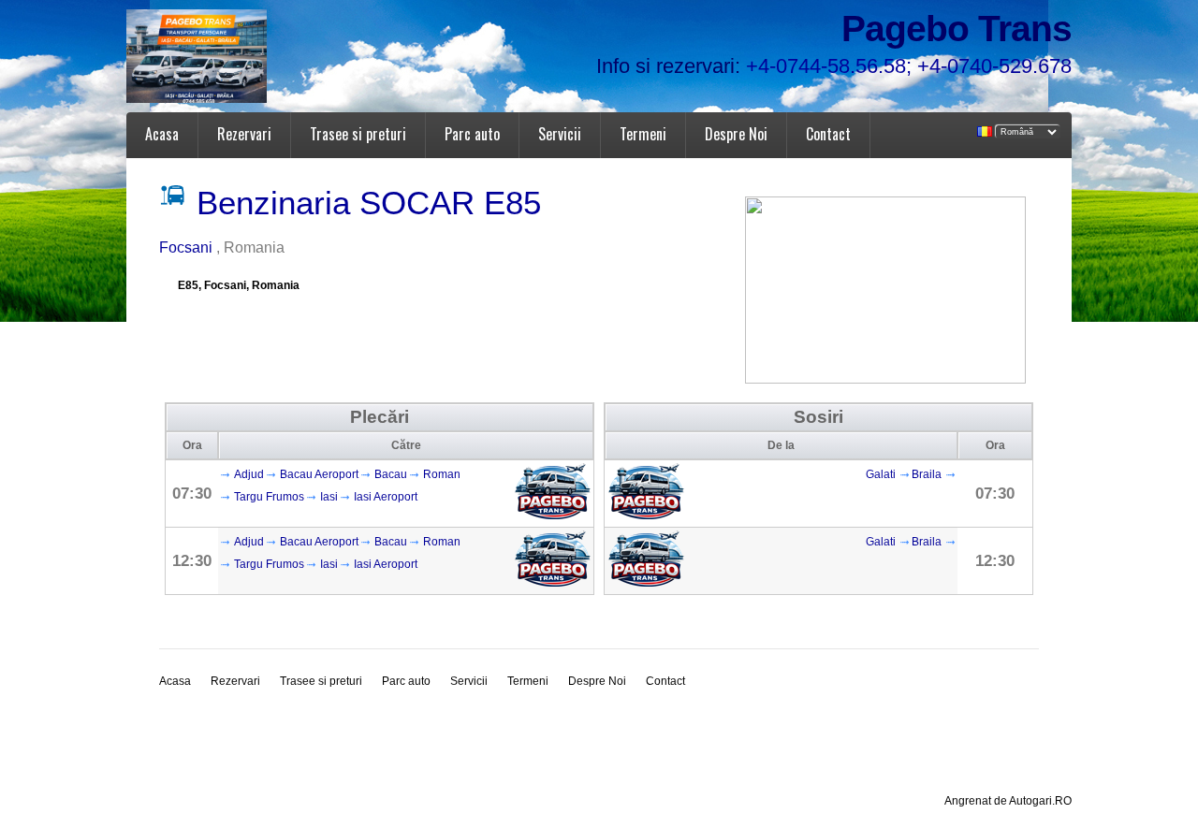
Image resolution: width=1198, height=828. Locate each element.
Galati (881, 474)
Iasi (329, 496)
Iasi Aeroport (385, 496)
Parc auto (472, 134)
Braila (927, 474)
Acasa (162, 134)
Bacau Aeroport (319, 474)
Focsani (187, 247)
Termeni (643, 134)
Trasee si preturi (358, 134)
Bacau (390, 474)
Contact (828, 134)
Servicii (559, 134)
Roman (441, 474)
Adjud (249, 474)
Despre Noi (736, 134)
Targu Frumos (269, 496)
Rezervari (244, 134)
